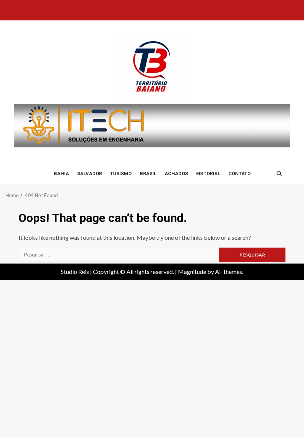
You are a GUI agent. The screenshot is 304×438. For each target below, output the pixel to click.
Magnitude (192, 271)
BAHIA (61, 173)
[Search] (279, 174)
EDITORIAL (208, 173)
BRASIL (148, 173)
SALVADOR (89, 173)
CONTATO (239, 173)
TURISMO (121, 173)
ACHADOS (176, 173)
